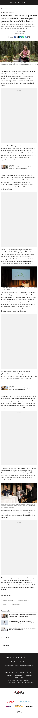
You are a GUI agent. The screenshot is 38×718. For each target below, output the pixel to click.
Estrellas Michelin (22, 600)
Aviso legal (11, 680)
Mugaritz (5, 604)
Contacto (20, 682)
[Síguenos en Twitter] (14, 661)
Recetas (7, 672)
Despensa (15, 672)
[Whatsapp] (23, 37)
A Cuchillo (28, 675)
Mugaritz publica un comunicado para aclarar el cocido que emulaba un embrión (22, 622)
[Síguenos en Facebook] (11, 661)
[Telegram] (26, 37)
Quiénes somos (29, 682)
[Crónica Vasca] (19, 706)
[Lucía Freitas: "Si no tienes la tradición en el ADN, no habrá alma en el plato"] (4, 616)
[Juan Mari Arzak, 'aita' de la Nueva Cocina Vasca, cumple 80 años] (4, 629)
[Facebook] (15, 37)
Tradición (9, 675)
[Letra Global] (29, 706)
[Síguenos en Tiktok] (23, 661)
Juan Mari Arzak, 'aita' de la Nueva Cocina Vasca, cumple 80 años (22, 628)
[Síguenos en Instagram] (17, 661)
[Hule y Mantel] (19, 712)
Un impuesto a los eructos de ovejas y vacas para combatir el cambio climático (22, 388)
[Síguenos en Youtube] (20, 661)
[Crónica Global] (10, 702)
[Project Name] (19, 657)
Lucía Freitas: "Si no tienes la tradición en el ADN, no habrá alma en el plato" (21, 167)
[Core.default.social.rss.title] (26, 661)
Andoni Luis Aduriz (8, 600)
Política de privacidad (23, 680)
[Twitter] (18, 37)
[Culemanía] (9, 706)
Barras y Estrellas (7, 12)
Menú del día (19, 675)
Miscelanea (19, 677)
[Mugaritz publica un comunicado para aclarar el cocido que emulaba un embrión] (4, 622)
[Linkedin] (20, 37)
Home (2, 8)
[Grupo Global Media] (19, 693)
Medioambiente (16, 604)
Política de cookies (10, 682)
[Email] (28, 37)
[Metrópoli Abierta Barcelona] (25, 701)
